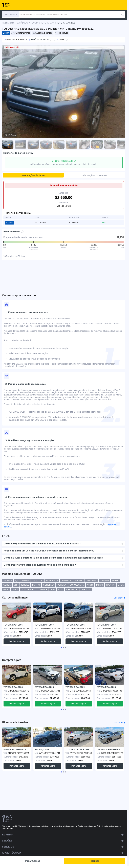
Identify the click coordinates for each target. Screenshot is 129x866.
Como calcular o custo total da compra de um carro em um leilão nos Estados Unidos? (53, 557)
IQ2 (16, 580)
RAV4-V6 (110, 585)
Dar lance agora (16, 641)
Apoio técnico (11, 852)
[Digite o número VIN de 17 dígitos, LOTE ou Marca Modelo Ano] (122, 14)
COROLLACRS (77, 585)
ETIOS (121, 585)
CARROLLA (71, 589)
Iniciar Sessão (32, 860)
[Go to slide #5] (58, 144)
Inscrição (94, 860)
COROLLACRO (28, 589)
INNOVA (25, 580)
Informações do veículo (94, 175)
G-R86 (115, 580)
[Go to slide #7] (84, 144)
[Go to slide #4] (46, 144)
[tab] (61, 647)
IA (41, 580)
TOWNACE (66, 580)
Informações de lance (33, 175)
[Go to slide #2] (20, 144)
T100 (35, 580)
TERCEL (25, 585)
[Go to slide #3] (33, 144)
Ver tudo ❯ (119, 597)
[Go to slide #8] (97, 144)
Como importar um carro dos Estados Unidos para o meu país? (40, 564)
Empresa (7, 834)
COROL (7, 585)
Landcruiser (91, 580)
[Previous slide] (7, 89)
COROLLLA (48, 585)
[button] (10, 14)
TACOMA (7, 580)
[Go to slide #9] (110, 144)
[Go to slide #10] (122, 144)
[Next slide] (121, 89)
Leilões (7, 840)
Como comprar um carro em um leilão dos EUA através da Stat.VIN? (42, 543)
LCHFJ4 (36, 585)
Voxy (53, 589)
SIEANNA (104, 580)
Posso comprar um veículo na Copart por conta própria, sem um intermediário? (49, 550)
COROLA (43, 589)
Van (15, 585)
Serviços (8, 846)
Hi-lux (6, 589)
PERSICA (61, 585)
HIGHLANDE (52, 580)
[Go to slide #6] (71, 144)
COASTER (86, 589)
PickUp (99, 585)
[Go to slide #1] (7, 144)
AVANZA (78, 580)
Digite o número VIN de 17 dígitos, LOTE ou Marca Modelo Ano (43, 14)
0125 (60, 589)
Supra (15, 589)
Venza (90, 585)
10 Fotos (12, 135)
